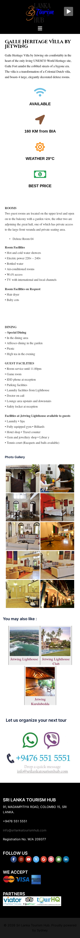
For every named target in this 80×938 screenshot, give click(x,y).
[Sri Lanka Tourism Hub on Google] (44, 859)
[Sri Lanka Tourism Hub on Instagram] (21, 859)
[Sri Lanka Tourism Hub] (40, 12)
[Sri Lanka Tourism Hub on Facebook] (13, 859)
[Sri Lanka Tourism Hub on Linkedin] (66, 859)
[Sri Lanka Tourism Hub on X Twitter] (36, 859)
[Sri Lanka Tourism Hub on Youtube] (28, 859)
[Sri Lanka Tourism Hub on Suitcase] (59, 859)
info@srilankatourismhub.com (24, 830)
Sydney (42, 930)
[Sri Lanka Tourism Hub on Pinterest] (51, 859)
